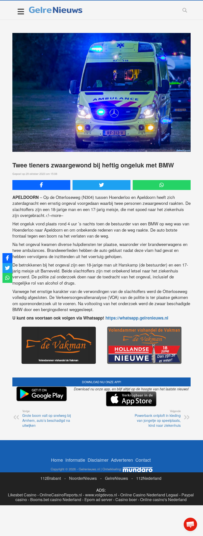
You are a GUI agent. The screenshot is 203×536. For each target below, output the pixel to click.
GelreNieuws (116, 478)
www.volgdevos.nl (101, 495)
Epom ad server (98, 499)
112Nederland (148, 478)
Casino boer (126, 499)
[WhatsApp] (162, 185)
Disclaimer (98, 459)
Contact (143, 459)
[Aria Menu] (20, 11)
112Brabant (50, 478)
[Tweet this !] (101, 185)
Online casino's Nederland (163, 499)
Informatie (75, 459)
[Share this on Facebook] (41, 185)
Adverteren (122, 459)
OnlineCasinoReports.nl (61, 495)
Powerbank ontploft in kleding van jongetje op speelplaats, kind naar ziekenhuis (158, 418)
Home (57, 459)
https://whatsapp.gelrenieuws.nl (136, 318)
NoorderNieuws (83, 478)
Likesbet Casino (22, 495)
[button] (190, 524)
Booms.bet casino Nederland (55, 499)
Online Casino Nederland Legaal (149, 495)
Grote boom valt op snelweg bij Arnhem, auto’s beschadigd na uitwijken (46, 418)
